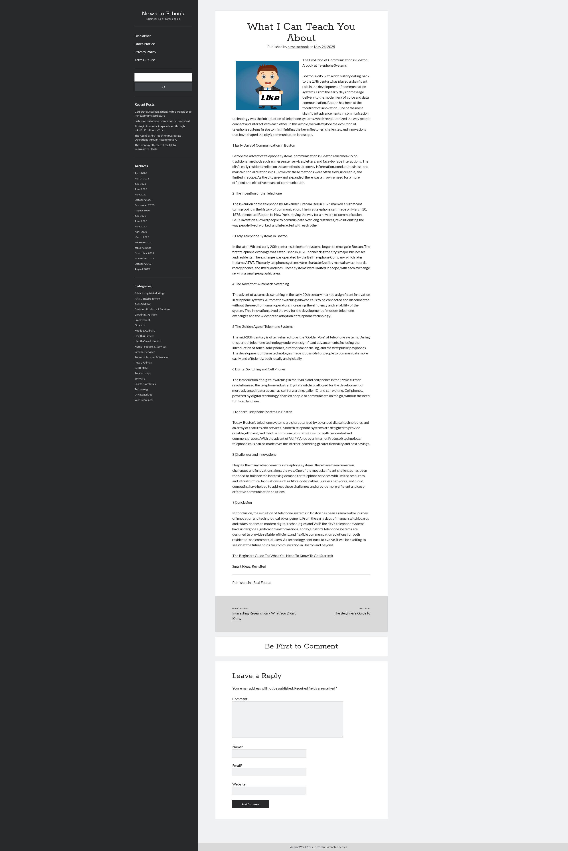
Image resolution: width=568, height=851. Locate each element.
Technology (141, 389)
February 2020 (143, 242)
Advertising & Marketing (149, 293)
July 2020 (140, 215)
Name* (237, 747)
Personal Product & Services (151, 357)
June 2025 (141, 189)
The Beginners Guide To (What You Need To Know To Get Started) (282, 555)
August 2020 (142, 210)
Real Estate (141, 368)
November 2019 (144, 258)
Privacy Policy (145, 52)
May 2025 (140, 194)
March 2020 (142, 237)
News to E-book (163, 13)
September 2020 (144, 205)
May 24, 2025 (324, 46)
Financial (140, 325)
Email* (237, 765)
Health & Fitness (144, 336)
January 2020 (143, 247)
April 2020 (141, 231)
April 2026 (141, 173)
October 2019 (143, 263)
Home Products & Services (151, 346)
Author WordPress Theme (306, 847)
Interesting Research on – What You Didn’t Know (264, 615)
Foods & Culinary (145, 330)
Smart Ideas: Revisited (249, 566)
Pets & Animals (144, 362)
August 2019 (142, 269)
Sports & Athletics (145, 384)
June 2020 (141, 221)
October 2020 (143, 199)
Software (140, 378)
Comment (239, 699)
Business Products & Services (152, 309)
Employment (142, 320)
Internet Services (145, 352)
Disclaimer (142, 36)
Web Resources (144, 400)
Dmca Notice (144, 44)
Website (238, 784)
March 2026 (142, 178)
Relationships (143, 373)
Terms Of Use (145, 60)
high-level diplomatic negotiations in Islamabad (162, 121)
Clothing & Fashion (146, 314)
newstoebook (298, 46)
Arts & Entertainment (147, 298)
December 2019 (144, 253)
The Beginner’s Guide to (352, 613)
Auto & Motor (143, 304)
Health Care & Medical (148, 341)
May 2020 (140, 226)
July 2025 (140, 183)
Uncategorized (143, 394)
